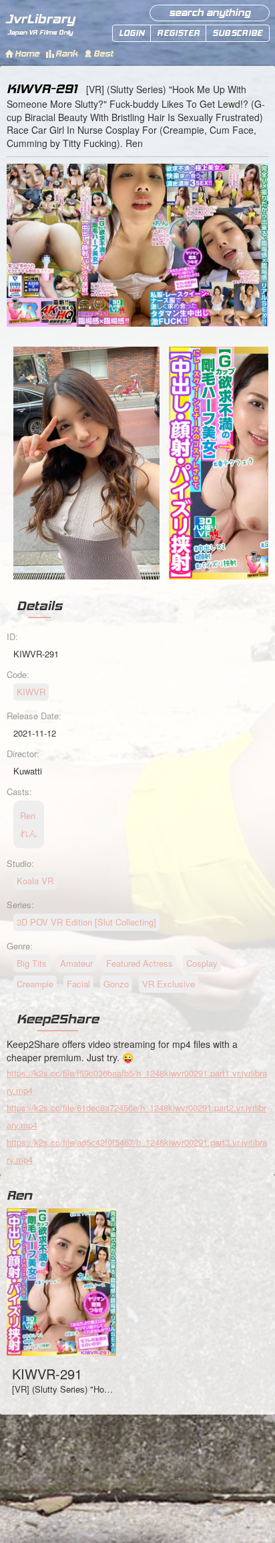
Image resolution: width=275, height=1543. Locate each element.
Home (27, 54)
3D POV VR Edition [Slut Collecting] (86, 922)
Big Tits (32, 963)
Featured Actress (139, 963)
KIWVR (31, 691)
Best (103, 54)
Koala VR (35, 880)
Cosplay (202, 963)
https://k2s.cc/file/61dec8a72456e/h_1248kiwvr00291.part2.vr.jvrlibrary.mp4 (136, 1116)
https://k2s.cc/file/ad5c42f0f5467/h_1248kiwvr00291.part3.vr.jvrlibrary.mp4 (137, 1151)
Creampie (35, 983)
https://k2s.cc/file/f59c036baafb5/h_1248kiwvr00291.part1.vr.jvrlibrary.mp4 (137, 1082)
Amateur (76, 963)
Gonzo (116, 983)
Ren (19, 1195)
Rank (66, 54)
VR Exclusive (168, 983)
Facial (78, 983)
